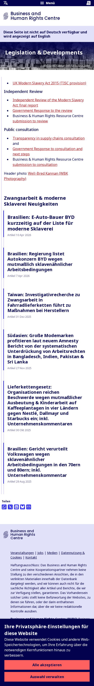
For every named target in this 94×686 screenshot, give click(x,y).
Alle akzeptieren (47, 664)
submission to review (30, 121)
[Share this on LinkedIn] (16, 507)
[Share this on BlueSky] (22, 507)
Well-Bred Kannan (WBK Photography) (67, 65)
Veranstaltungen (22, 553)
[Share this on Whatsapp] (4, 507)
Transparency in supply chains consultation (49, 138)
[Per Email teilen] (28, 507)
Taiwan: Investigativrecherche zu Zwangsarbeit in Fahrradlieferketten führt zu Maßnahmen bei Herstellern (43, 302)
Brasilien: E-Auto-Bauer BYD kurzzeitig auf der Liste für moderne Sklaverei (41, 223)
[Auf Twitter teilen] (10, 507)
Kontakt (31, 557)
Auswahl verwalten (47, 676)
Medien (52, 553)
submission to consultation (35, 164)
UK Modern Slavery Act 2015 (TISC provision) (49, 83)
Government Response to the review (42, 110)
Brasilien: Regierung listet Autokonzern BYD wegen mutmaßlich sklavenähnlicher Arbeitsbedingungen (40, 261)
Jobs (40, 553)
